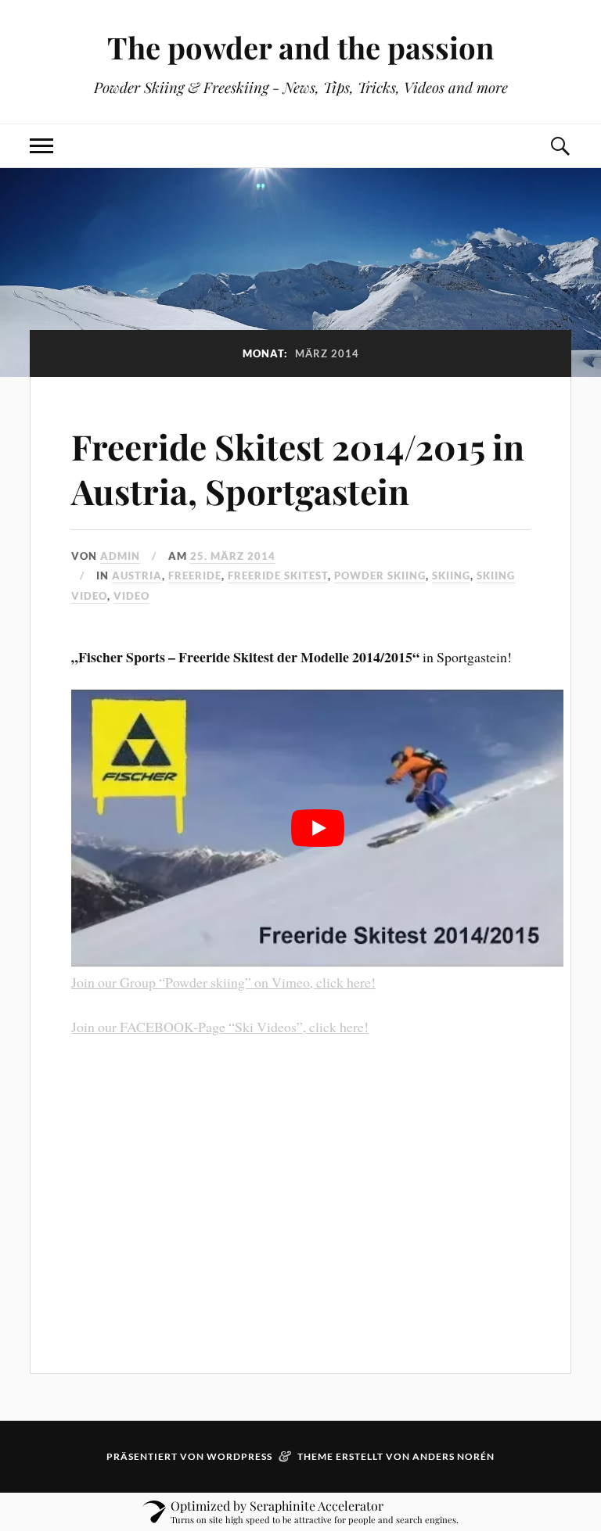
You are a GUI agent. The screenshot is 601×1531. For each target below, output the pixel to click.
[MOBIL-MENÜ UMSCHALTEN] (41, 145)
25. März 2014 (232, 556)
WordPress (239, 1456)
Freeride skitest (278, 575)
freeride (194, 575)
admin (120, 556)
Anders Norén (453, 1456)
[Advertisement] (300, 1193)
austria (137, 575)
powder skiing (380, 575)
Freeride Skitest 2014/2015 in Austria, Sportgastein (297, 468)
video (131, 596)
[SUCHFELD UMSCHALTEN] (559, 145)
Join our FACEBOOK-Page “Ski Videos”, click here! (220, 1026)
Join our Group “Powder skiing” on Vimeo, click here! (223, 982)
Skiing (451, 575)
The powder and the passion (300, 47)
